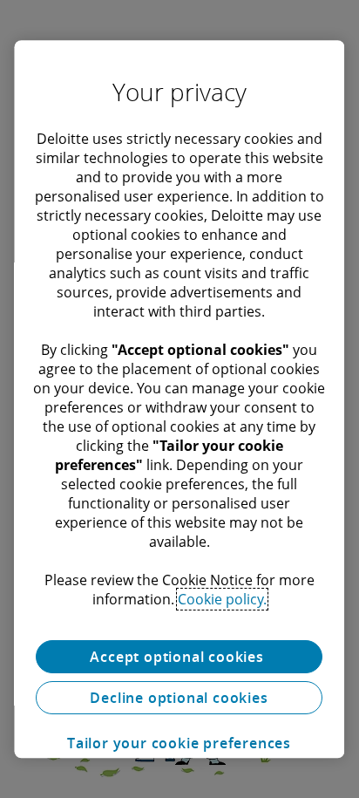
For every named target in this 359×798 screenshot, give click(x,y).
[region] (179, 399)
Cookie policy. (222, 599)
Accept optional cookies (179, 656)
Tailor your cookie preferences (180, 743)
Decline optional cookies (179, 697)
